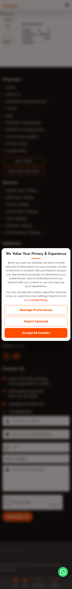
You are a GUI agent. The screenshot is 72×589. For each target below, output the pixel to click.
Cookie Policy (38, 300)
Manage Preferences (36, 310)
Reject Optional (36, 321)
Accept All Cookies (36, 333)
